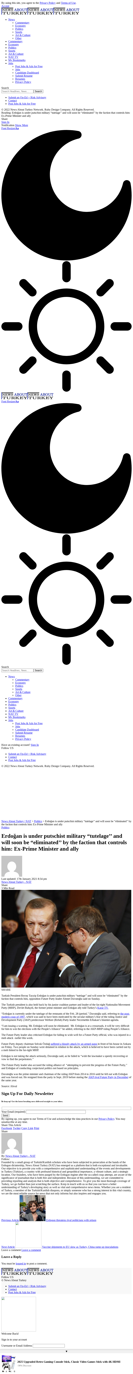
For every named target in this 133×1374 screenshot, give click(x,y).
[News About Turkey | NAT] (40, 13)
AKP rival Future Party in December (108, 1077)
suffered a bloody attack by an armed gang (74, 1043)
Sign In (35, 744)
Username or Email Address (16, 1345)
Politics (5, 827)
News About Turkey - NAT (16, 881)
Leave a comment (31, 1250)
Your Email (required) (13, 1111)
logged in (21, 1263)
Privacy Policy (48, 2)
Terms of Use (68, 2)
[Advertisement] (66, 793)
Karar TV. (102, 1007)
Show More (21, 125)
